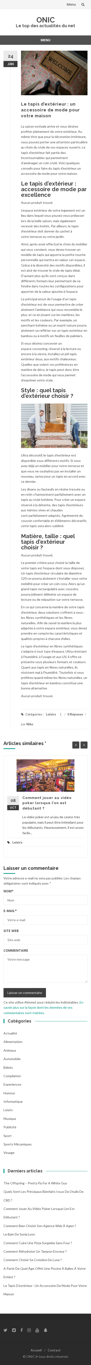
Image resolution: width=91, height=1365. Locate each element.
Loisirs (51, 714)
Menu (71, 4)
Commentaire (16, 950)
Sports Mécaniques (18, 1144)
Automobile (12, 1059)
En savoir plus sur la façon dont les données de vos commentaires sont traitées (43, 1007)
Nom (9, 891)
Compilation (12, 1076)
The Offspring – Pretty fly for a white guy (35, 1183)
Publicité (10, 1127)
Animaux (10, 1050)
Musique (10, 1119)
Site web (11, 930)
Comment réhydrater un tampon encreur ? (35, 1251)
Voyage (9, 1153)
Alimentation (13, 1042)
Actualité (10, 1033)
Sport (8, 1136)
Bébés (8, 1067)
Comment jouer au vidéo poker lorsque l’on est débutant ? (47, 803)
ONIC (45, 19)
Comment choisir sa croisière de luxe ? (33, 1260)
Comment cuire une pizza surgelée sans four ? (38, 1243)
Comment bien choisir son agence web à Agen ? (40, 1226)
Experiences (12, 1084)
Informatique (13, 1101)
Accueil (36, 1350)
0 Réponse (75, 714)
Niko (29, 724)
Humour (9, 1093)
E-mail (10, 911)
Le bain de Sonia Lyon (19, 1234)
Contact (54, 1350)
